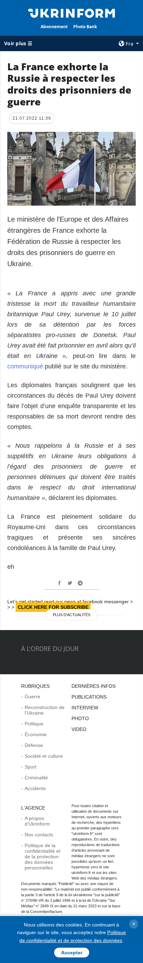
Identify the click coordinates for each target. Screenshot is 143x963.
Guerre (32, 696)
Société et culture (44, 756)
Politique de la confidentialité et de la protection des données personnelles (42, 856)
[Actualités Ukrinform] (71, 12)
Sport (30, 767)
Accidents (35, 788)
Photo (80, 718)
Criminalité (36, 777)
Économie (36, 734)
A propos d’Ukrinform (37, 821)
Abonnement (54, 27)
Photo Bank (85, 27)
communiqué (25, 366)
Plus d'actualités (71, 615)
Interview (85, 707)
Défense (34, 745)
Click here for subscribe (53, 607)
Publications (89, 697)
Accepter (71, 952)
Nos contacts (39, 834)
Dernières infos (94, 686)
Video (79, 729)
